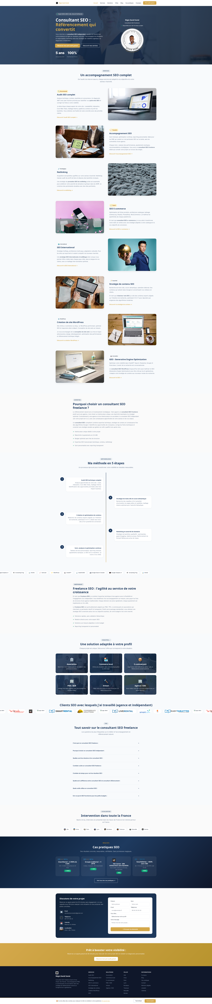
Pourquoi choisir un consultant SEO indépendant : (106, 750)
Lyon (98, 829)
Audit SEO (91, 975)
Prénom (113, 901)
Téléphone (134, 907)
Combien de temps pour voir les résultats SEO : (106, 773)
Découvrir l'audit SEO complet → (67, 117)
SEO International (93, 985)
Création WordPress (93, 990)
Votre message (115, 919)
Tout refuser (138, 1001)
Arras (77, 829)
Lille (67, 829)
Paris (87, 829)
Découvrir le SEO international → (67, 265)
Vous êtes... (114, 913)
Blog (122, 3)
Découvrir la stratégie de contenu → (120, 304)
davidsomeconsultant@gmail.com (74, 913)
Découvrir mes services (90, 45)
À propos (138, 3)
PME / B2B (109, 983)
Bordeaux (109, 829)
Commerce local (110, 977)
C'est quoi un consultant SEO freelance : (106, 743)
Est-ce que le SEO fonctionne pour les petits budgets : (106, 796)
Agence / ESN (110, 988)
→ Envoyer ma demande (130, 929)
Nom (132, 901)
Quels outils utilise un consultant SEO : (106, 788)
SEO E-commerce (93, 983)
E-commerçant (110, 980)
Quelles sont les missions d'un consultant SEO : (106, 758)
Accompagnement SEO (94, 977)
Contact (143, 983)
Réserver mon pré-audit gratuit (68, 45)
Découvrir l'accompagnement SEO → (120, 154)
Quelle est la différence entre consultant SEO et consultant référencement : (106, 781)
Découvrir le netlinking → (65, 190)
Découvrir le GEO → (115, 377)
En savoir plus (106, 1001)
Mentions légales (146, 985)
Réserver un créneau (70, 924)
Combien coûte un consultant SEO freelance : (106, 766)
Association (109, 975)
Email (112, 907)
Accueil (95, 3)
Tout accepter (150, 1001)
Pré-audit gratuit (150, 3)
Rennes (146, 829)
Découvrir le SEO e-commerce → (119, 229)
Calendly (143, 990)
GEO (89, 993)
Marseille (134, 829)
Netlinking (91, 980)
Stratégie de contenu (94, 988)
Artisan (108, 985)
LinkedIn (143, 988)
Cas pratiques (129, 3)
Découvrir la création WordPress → (68, 340)
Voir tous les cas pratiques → (106, 880)
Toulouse (121, 829)
